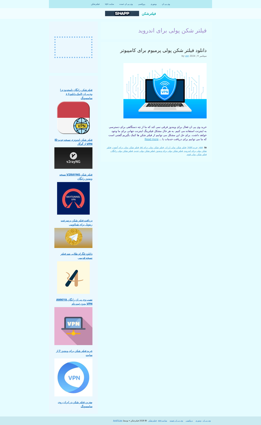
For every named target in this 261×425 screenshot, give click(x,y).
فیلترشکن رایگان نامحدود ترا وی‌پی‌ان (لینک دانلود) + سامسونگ (76, 94)
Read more (152, 139)
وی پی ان (166, 4)
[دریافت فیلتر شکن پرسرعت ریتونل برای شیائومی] (73, 199)
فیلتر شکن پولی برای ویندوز (169, 151)
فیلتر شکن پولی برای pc (152, 147)
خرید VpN (193, 147)
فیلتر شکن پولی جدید (144, 151)
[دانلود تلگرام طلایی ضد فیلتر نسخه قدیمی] (73, 238)
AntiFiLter (117, 420)
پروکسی (141, 4)
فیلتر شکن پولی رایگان (122, 151)
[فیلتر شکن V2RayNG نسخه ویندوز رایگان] (73, 158)
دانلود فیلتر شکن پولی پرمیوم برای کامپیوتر (163, 50)
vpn (201, 147)
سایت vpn (109, 4)
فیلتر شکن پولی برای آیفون (126, 147)
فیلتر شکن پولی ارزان (175, 147)
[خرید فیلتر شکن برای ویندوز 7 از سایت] (73, 326)
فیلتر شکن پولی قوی (197, 154)
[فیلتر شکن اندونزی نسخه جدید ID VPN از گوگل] (73, 118)
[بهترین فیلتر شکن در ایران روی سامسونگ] (73, 377)
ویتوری (153, 4)
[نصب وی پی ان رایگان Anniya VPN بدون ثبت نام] (73, 278)
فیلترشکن (95, 4)
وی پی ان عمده (126, 4)
